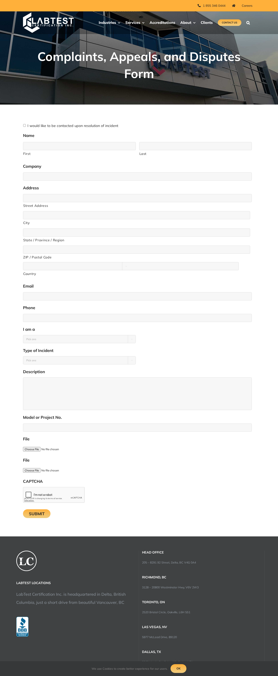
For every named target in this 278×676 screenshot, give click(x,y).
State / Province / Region (44, 240)
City (26, 223)
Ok (178, 668)
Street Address (35, 206)
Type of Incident (39, 350)
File (26, 438)
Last (143, 154)
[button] (248, 22)
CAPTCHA (33, 481)
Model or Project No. (44, 417)
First (27, 154)
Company (33, 166)
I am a (30, 329)
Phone (30, 307)
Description (35, 371)
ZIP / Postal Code (37, 257)
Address (32, 187)
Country (29, 274)
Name (30, 135)
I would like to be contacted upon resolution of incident (72, 125)
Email (29, 286)
